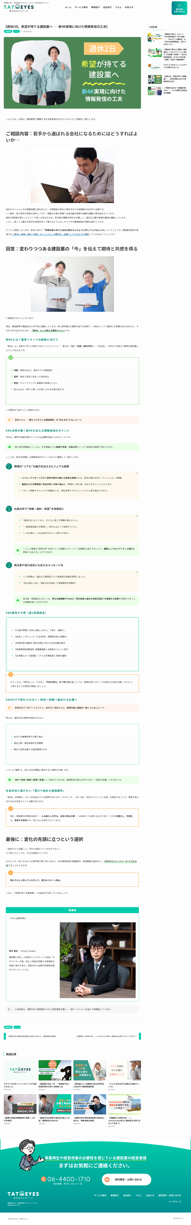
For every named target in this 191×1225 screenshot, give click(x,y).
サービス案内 (100, 1195)
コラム (16, 31)
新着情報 (8, 31)
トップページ (175, 1201)
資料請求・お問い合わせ (128, 1179)
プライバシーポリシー (18, 1218)
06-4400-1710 (69, 1179)
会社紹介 (127, 1195)
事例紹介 (115, 1195)
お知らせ (150, 1195)
